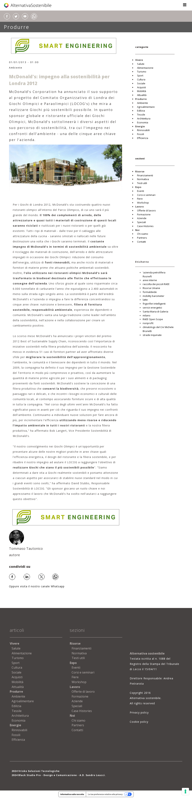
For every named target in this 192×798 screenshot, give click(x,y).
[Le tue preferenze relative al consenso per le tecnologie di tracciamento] (185, 791)
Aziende (141, 218)
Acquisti (141, 87)
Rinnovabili (143, 130)
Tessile (141, 114)
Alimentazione (145, 67)
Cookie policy (139, 721)
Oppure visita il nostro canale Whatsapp (36, 586)
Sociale (141, 83)
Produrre (16, 26)
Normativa (143, 179)
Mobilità (141, 91)
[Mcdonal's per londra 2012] (65, 167)
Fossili (140, 134)
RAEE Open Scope (153, 319)
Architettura (143, 118)
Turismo (141, 71)
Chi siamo (142, 233)
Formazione (144, 214)
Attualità (141, 95)
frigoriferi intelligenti (154, 303)
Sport (140, 75)
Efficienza (142, 138)
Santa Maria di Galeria (155, 311)
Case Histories (145, 226)
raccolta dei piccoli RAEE (156, 284)
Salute (140, 64)
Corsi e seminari (146, 195)
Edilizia (141, 110)
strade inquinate (152, 335)
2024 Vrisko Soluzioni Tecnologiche (36, 771)
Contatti (141, 241)
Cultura (141, 79)
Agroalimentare (146, 107)
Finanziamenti (145, 175)
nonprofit (148, 323)
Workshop (143, 202)
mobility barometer (153, 296)
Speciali (141, 222)
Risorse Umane (151, 288)
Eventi (140, 191)
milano (146, 315)
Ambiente (15, 67)
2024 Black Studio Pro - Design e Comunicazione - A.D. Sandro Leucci (58, 775)
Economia (142, 122)
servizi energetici (152, 307)
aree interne (150, 280)
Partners (142, 237)
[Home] (28, 5)
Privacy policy (139, 712)
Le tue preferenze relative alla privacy (105, 794)
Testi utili (142, 183)
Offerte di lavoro (146, 210)
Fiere (140, 198)
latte (145, 299)
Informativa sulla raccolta (72, 794)
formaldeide (150, 292)
